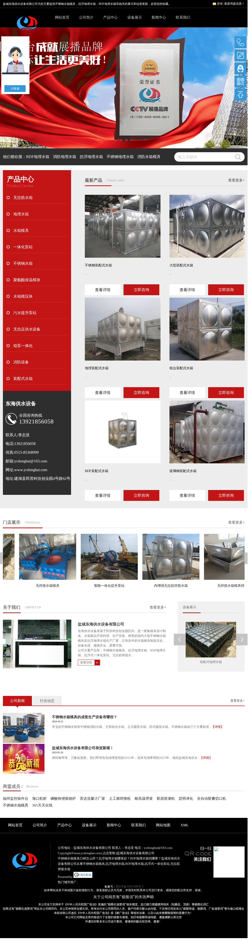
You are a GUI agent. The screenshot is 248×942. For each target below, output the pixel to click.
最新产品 (93, 180)
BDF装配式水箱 (96, 471)
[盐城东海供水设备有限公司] (27, 25)
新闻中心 (159, 17)
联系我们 (183, 17)
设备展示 (134, 17)
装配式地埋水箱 (211, 662)
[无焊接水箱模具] (36, 557)
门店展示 (11, 522)
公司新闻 (17, 701)
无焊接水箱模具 (36, 586)
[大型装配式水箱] (207, 226)
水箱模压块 (23, 296)
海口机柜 (39, 798)
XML (185, 825)
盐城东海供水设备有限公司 (101, 624)
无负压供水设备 (26, 329)
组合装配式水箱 (181, 368)
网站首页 (62, 17)
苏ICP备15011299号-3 (129, 886)
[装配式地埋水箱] (211, 639)
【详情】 (217, 727)
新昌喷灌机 (166, 798)
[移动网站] (240, 81)
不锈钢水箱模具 (65, 4)
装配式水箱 (23, 379)
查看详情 (102, 290)
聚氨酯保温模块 (26, 280)
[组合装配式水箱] (207, 329)
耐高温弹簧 (144, 798)
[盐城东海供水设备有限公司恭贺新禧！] (23, 759)
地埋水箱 (21, 214)
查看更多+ (236, 180)
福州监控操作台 (15, 798)
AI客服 (15, 88)
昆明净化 (186, 798)
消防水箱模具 (148, 157)
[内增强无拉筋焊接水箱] (159, 557)
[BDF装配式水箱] (122, 431)
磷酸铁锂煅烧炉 (63, 798)
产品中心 (110, 17)
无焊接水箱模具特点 (221, 586)
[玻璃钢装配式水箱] (207, 431)
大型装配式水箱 (181, 265)
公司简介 (86, 17)
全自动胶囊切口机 (211, 798)
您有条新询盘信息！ (231, 3)
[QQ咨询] (240, 68)
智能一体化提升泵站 (98, 586)
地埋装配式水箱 (97, 368)
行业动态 (47, 701)
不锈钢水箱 (23, 263)
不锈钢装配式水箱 (98, 265)
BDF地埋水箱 (37, 157)
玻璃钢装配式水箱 (183, 471)
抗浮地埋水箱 (91, 157)
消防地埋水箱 (64, 157)
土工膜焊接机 (120, 798)
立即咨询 (141, 290)
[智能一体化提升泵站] (98, 557)
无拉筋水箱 (23, 198)
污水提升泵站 (24, 313)
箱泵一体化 (23, 346)
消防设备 (21, 362)
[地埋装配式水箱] (122, 329)
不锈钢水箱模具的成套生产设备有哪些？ (84, 717)
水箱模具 (21, 230)
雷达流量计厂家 (92, 798)
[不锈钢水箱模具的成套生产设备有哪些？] (23, 728)
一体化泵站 (23, 247)
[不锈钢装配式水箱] (122, 226)
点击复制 (109, 853)
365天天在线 (42, 805)
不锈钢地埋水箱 (120, 157)
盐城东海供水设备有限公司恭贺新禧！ (83, 748)
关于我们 (11, 607)
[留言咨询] (240, 55)
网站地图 (163, 825)
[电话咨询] (240, 42)
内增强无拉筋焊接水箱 (160, 586)
